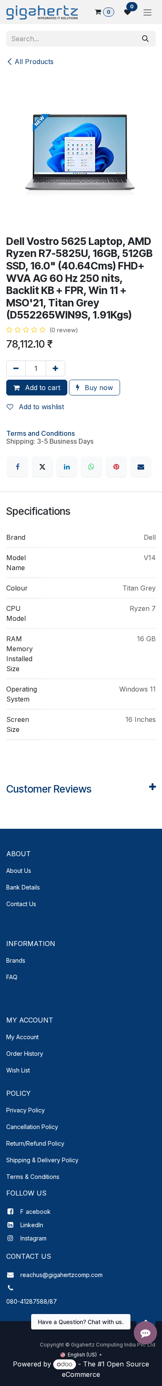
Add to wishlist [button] (40, 407)
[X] (42, 467)
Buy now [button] (98, 387)
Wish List (18, 1070)
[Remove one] (16, 368)
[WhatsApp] (91, 467)
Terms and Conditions (40, 433)
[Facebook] (17, 467)
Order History (24, 1053)
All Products (34, 61)
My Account (22, 1036)
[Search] (145, 39)
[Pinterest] (116, 467)
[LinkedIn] (67, 467)
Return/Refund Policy (35, 1143)
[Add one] (55, 368)
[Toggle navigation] (147, 12)
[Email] (141, 467)
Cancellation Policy (32, 1126)
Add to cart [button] (41, 387)
